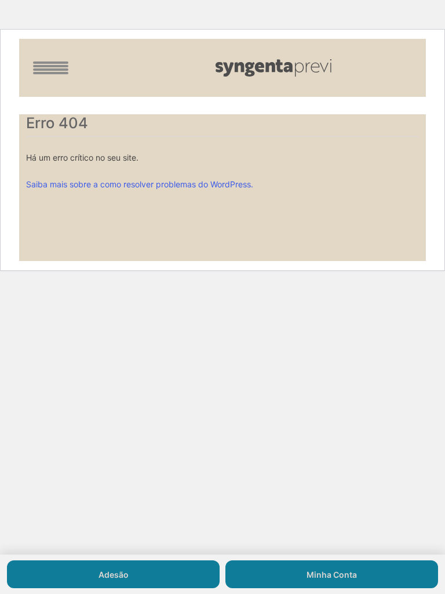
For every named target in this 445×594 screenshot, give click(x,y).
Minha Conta (332, 574)
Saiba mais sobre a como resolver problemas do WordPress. (139, 184)
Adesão (114, 574)
